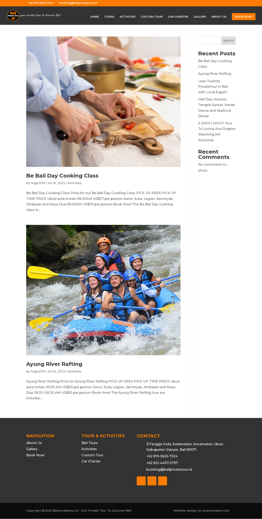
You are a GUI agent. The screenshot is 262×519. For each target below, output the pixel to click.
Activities (128, 16)
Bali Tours (89, 443)
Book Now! (243, 16)
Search (228, 40)
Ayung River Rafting (54, 364)
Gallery (199, 16)
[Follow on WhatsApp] (162, 480)
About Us (219, 16)
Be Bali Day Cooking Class (62, 175)
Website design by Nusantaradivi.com (201, 510)
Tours (109, 16)
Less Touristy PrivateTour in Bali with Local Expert (213, 86)
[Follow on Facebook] (141, 480)
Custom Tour (152, 16)
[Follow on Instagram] (151, 480)
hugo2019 (38, 183)
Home (94, 16)
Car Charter (178, 16)
